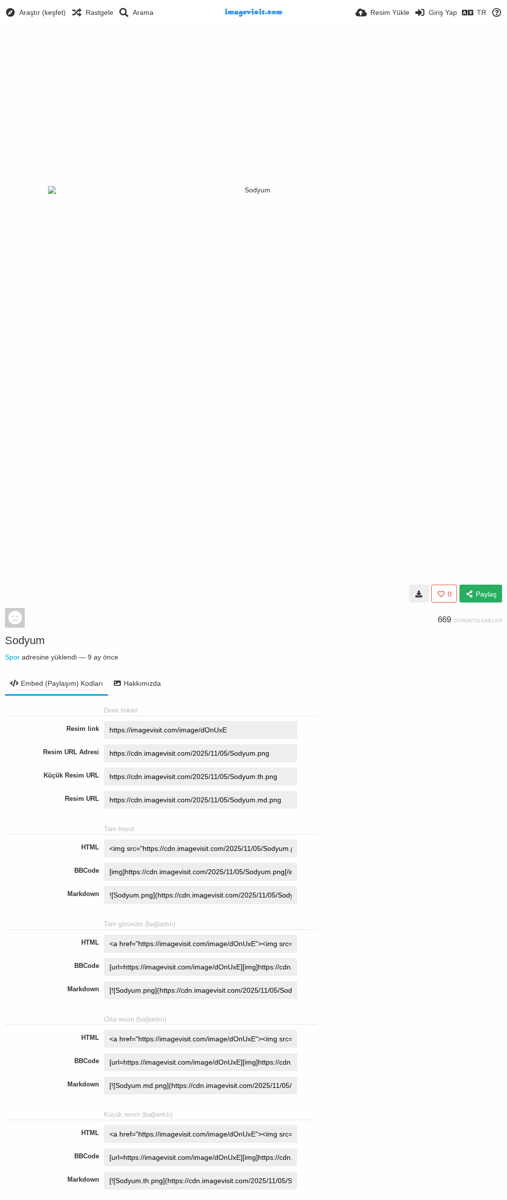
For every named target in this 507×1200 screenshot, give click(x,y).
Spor (12, 657)
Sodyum (25, 640)
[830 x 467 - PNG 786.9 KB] (419, 593)
